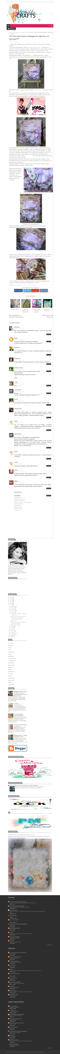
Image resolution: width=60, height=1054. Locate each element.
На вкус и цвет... (15, 309)
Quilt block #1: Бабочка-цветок (18, 616)
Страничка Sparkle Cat (14, 1007)
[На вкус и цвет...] (15, 303)
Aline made (12, 986)
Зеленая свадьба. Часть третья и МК (25, 311)
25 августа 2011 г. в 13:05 (19, 422)
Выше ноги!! (13, 620)
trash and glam (29, 32)
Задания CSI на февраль (15, 937)
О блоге (11, 916)
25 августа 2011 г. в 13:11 (19, 435)
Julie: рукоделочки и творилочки (18, 952)
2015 (11, 598)
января (13, 635)
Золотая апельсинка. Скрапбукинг (18, 1031)
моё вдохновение (14, 1039)
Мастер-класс (17, 32)
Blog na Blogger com (40, 1052)
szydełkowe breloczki (14, 1011)
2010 (11, 636)
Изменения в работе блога (15, 942)
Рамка (10, 654)
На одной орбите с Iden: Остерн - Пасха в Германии (21, 991)
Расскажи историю (14, 936)
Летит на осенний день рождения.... (17, 983)
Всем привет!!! (13, 995)
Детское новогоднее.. (47, 310)
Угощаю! (16, 703)
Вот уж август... (13, 953)
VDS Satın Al (17, 510)
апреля (13, 630)
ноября (13, 607)
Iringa (15, 382)
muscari (11, 932)
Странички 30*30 (12, 660)
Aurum (16, 399)
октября (13, 609)
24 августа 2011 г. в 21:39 (19, 369)
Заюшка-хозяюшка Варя (15, 1032)
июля (12, 626)
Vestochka (17, 390)
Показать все (49, 944)
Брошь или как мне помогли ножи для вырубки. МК (21, 1041)
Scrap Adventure (14, 1027)
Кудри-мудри (12, 1036)
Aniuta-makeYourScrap (15, 956)
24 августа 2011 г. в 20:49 (19, 349)
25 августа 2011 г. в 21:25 (19, 453)
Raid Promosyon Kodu (19, 499)
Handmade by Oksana (15, 973)
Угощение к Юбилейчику (20, 724)
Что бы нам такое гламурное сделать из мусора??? (17, 618)
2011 (11, 604)
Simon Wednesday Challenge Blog (18, 901)
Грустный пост (13, 929)
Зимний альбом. (13, 1019)
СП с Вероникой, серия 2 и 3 (16, 962)
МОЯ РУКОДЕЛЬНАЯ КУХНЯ (17, 1014)
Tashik (16, 470)
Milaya (16, 481)
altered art (11, 645)
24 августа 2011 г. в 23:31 (19, 391)
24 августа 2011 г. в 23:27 (19, 383)
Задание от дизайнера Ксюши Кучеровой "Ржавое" (21, 933)
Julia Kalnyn (12, 1035)
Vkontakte (45, 290)
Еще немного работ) (14, 958)
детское (10, 669)
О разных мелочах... (15, 961)
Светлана (16, 327)
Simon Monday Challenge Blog (17, 905)
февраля (13, 633)
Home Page (12, 28)
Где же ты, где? (13, 1024)
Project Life (11, 643)
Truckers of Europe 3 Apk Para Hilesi (23, 502)
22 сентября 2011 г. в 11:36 (19, 482)
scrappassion (13, 1010)
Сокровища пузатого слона (17, 1022)
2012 (11, 603)
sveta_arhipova (13, 977)
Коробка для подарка (14, 987)
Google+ (36, 290)
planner (10, 647)
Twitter (28, 290)
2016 (11, 597)
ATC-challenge (13, 915)
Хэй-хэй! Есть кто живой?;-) (16, 1015)
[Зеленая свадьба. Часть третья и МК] (26, 303)
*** (10, 921)
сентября (13, 610)
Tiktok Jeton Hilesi (18, 504)
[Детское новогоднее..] (47, 303)
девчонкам (11, 667)
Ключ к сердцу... (14, 1006)
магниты (10, 676)
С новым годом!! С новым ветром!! (36, 311)
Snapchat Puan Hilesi (19, 500)
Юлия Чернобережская (15, 1018)
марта (12, 632)
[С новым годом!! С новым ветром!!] (36, 303)
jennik (15, 421)
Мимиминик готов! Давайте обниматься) (21, 835)
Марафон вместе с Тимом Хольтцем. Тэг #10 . (20, 735)
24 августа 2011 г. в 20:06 (19, 328)
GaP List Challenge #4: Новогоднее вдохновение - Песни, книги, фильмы (25, 970)
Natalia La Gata (18, 368)
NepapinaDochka (14, 994)
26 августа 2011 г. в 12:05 (19, 471)
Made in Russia (13, 990)
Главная (11, 32)
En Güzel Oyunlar (18, 508)
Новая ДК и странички (14, 1045)
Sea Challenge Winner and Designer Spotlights (19, 907)
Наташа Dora (18, 408)
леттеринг (11, 673)
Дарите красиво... (14, 1044)
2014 (11, 600)
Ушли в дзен (12, 925)
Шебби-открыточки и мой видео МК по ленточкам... (18, 622)
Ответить (49, 334)
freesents (16, 347)
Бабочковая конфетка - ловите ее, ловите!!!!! (19, 614)
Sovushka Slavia (13, 910)
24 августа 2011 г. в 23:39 (19, 400)
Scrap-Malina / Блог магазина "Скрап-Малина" (24, 785)
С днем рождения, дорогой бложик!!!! (19, 714)
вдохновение (11, 665)
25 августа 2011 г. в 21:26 (19, 464)
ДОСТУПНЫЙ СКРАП (15, 928)
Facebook (20, 290)
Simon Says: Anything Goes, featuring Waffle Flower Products (23, 902)
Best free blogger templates (28, 1052)
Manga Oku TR (18, 507)
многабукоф (11, 680)
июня (12, 627)
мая (12, 629)
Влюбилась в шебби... (16, 624)
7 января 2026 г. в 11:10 (18, 493)
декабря (13, 606)
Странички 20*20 (12, 658)
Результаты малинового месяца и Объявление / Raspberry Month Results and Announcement (29, 787)
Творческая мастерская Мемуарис (18, 924)
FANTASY (12, 940)
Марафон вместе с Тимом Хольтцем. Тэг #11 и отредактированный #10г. (20, 693)
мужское (10, 682)
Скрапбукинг (11, 656)
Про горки (12, 1028)
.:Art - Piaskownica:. (14, 919)
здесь (10, 58)
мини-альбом (11, 678)
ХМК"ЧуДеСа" (12, 662)
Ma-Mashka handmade (15, 982)
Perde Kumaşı (17, 505)
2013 (11, 601)
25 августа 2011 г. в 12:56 (19, 410)
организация (11, 684)
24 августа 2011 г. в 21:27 (19, 360)
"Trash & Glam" (37, 89)
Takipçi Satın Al (18, 497)
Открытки (23, 32)
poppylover (17, 358)
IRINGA (11, 969)
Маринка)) (12, 979)
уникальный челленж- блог (33, 47)
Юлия (15, 338)
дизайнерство (12, 671)
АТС (9, 649)
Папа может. (12, 966)
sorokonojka (13, 965)
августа (13, 612)
